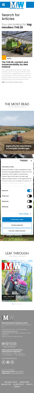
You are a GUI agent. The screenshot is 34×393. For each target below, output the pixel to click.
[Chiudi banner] (31, 160)
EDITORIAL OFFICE (11, 382)
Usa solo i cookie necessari (17, 231)
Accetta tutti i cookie (17, 219)
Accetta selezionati (17, 225)
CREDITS (17, 387)
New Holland (8, 82)
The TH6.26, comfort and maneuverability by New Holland (15, 64)
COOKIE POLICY (18, 384)
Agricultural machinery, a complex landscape (19, 147)
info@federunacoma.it (9, 331)
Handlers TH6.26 (17, 82)
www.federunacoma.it (9, 358)
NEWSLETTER (6, 384)
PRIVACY (29, 384)
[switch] (29, 196)
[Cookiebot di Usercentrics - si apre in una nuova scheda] (21, 161)
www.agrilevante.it (17, 373)
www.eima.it (20, 371)
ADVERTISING (24, 382)
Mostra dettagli (24, 214)
